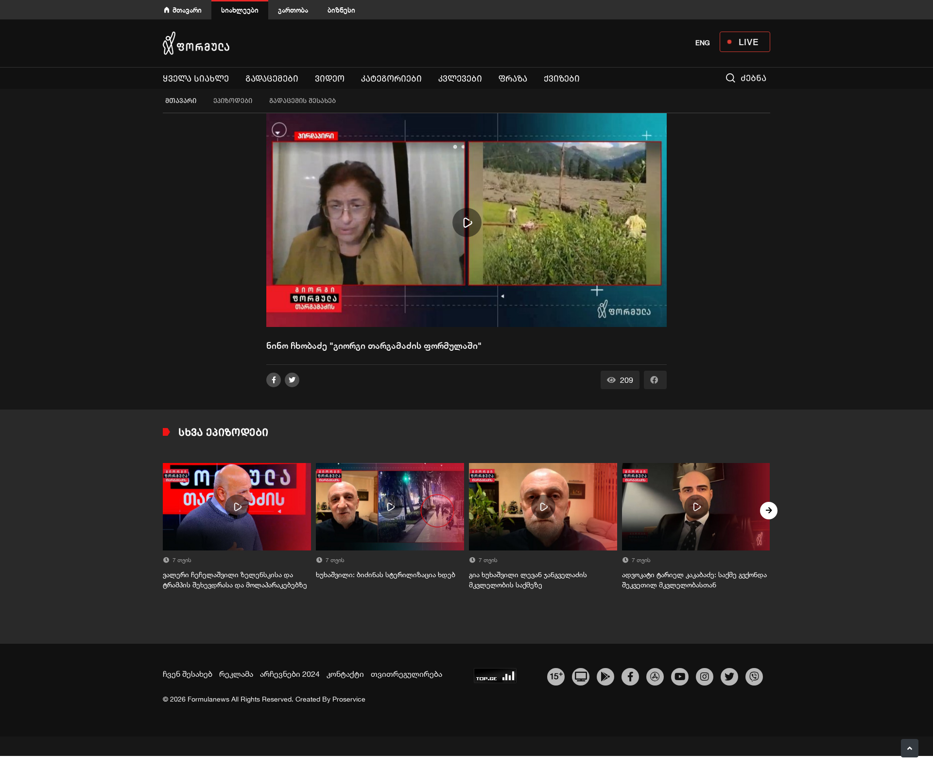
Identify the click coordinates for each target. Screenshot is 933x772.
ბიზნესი (341, 10)
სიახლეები (240, 10)
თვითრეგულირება (406, 673)
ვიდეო (330, 78)
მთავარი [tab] (180, 101)
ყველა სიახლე (196, 78)
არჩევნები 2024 (290, 673)
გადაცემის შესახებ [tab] (302, 101)
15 (556, 675)
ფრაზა (513, 78)
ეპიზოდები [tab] (232, 101)
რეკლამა (236, 673)
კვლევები (460, 78)
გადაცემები (271, 78)
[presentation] (164, 510)
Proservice (348, 699)
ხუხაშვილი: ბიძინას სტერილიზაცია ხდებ (385, 575)
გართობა (293, 10)
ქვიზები (562, 78)
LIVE (749, 41)
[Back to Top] (909, 748)
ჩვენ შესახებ (187, 673)
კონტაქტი (345, 673)
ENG (702, 43)
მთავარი (187, 10)
